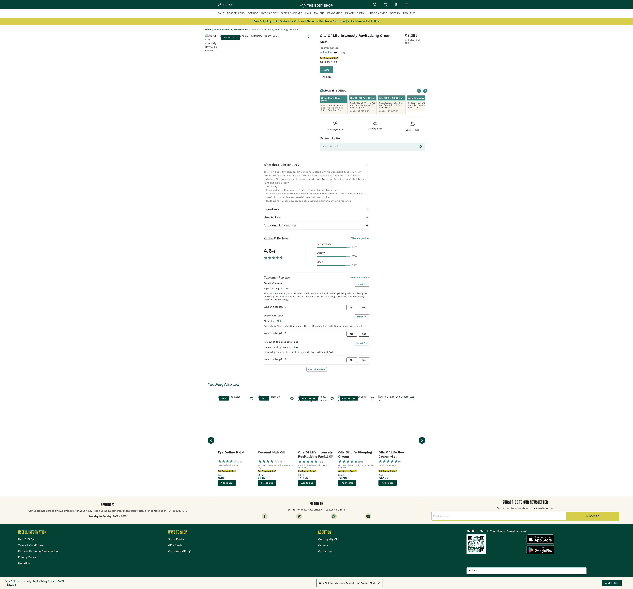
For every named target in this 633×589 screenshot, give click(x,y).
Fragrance (334, 13)
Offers (395, 13)
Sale (221, 13)
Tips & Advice (378, 13)
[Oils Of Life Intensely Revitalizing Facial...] (316, 422)
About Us (409, 13)
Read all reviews (360, 277)
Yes (364, 307)
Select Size (267, 483)
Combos (253, 13)
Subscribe (593, 516)
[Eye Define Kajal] (236, 422)
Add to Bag (611, 583)
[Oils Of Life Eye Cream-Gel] (396, 422)
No (352, 307)
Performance (324, 244)
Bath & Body (269, 13)
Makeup (319, 13)
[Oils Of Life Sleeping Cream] (356, 422)
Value (320, 261)
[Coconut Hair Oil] (276, 422)
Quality (321, 252)
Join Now (373, 21)
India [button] (474, 570)
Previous (419, 91)
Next (425, 91)
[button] (316, 164)
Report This (361, 284)
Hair (308, 13)
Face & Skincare (291, 13)
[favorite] (309, 37)
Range (349, 13)
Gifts (360, 13)
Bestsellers (236, 13)
